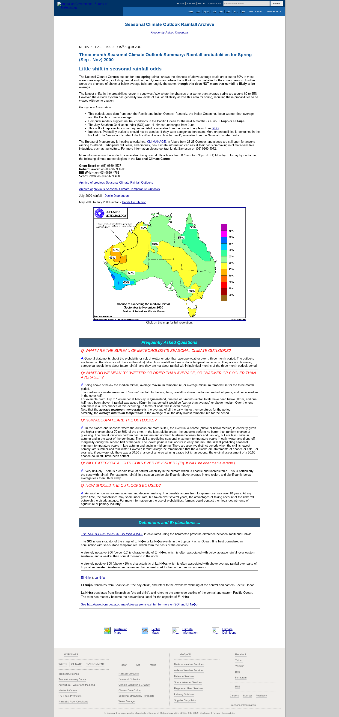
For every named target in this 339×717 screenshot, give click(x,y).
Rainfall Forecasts (129, 673)
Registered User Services (188, 688)
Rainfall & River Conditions (73, 701)
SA (221, 11)
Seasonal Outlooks (129, 679)
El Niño (86, 577)
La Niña (100, 577)
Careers (234, 695)
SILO (215, 128)
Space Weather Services (188, 682)
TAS (228, 11)
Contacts (214, 3)
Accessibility (228, 713)
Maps (153, 664)
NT (243, 11)
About (191, 3)
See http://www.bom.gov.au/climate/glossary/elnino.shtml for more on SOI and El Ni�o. (139, 604)
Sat (138, 664)
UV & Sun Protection (70, 696)
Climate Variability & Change (134, 684)
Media (201, 3)
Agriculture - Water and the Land (77, 685)
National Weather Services (189, 664)
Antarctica (274, 11)
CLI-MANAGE (156, 141)
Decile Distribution (116, 195)
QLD (206, 11)
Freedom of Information (243, 705)
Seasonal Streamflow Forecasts (136, 695)
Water (63, 664)
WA (214, 11)
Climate (76, 664)
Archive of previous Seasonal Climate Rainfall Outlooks (116, 182)
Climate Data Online (130, 690)
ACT (236, 11)
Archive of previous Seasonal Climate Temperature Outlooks (119, 189)
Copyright (112, 713)
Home (180, 3)
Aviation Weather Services (189, 670)
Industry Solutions (184, 694)
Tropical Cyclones (69, 673)
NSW (190, 11)
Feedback (261, 695)
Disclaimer (205, 713)
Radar (123, 664)
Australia (255, 11)
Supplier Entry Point (185, 700)
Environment (95, 664)
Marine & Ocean (68, 690)
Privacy (216, 713)
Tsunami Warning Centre (72, 679)
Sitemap (247, 695)
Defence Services (184, 676)
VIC (199, 11)
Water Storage (127, 701)
